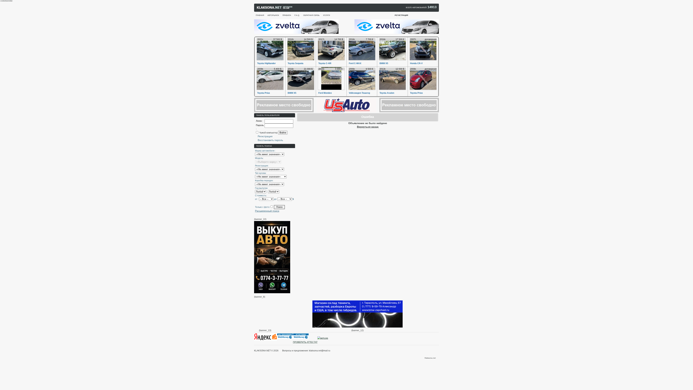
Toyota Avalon (387, 93)
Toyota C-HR (324, 63)
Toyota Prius (263, 93)
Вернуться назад (367, 126)
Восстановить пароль (270, 140)
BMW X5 (384, 63)
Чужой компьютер (268, 132)
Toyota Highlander (266, 63)
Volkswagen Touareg (359, 93)
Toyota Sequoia (295, 63)
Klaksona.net (430, 358)
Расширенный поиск (267, 210)
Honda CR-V (416, 63)
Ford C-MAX (355, 63)
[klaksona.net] (275, 8)
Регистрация (265, 136)
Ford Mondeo (325, 93)
